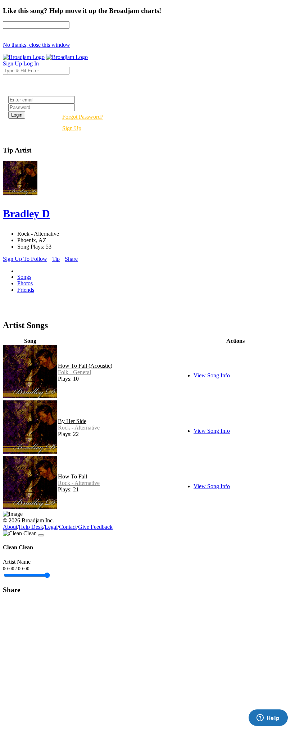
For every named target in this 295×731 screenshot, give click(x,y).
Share (71, 259)
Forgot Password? (82, 117)
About (10, 527)
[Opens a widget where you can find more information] (268, 718)
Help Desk (31, 527)
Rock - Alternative (79, 427)
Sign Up (71, 128)
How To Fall (72, 476)
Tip (56, 259)
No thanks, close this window (36, 45)
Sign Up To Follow (25, 259)
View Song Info (212, 375)
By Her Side (72, 421)
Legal (51, 527)
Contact (68, 527)
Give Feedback (95, 527)
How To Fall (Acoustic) (85, 366)
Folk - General (74, 372)
